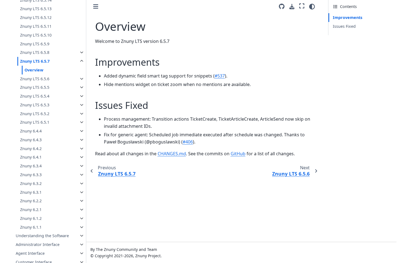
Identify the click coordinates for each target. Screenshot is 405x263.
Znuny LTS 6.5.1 (34, 122)
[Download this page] (292, 6)
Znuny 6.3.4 (31, 165)
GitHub (238, 154)
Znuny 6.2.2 (31, 200)
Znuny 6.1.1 (31, 227)
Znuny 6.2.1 (31, 209)
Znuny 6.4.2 (31, 148)
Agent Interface (30, 253)
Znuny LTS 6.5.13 (36, 8)
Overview (34, 70)
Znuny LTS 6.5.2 (34, 113)
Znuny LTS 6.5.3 (34, 104)
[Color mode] (312, 6)
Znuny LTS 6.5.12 (36, 17)
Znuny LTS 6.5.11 (36, 26)
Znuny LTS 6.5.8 (34, 52)
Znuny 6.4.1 (31, 157)
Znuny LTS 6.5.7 (35, 61)
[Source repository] (282, 6)
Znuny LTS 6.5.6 (34, 78)
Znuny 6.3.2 (31, 183)
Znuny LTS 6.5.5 (34, 87)
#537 (220, 76)
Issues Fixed (344, 26)
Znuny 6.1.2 (31, 218)
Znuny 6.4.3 (31, 139)
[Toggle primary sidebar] (96, 6)
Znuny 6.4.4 (31, 131)
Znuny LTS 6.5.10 (36, 35)
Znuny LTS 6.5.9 (34, 43)
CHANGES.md (172, 154)
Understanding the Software (42, 235)
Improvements (347, 17)
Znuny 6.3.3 (31, 174)
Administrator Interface (38, 244)
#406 (188, 142)
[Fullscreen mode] (302, 5)
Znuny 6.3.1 (31, 192)
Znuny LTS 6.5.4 (34, 96)
